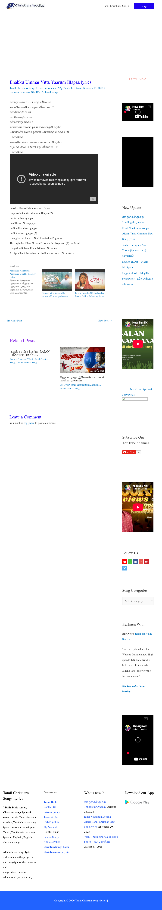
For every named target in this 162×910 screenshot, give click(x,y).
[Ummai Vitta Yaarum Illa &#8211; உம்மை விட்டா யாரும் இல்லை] (57, 280)
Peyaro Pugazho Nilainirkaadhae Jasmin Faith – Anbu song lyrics (89, 294)
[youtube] (125, 561)
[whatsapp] (130, 561)
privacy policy (52, 812)
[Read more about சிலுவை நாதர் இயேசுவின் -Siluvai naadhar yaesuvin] (82, 360)
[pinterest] (147, 561)
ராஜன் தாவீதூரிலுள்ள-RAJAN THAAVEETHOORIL (30, 353)
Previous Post (12, 320)
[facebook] (136, 561)
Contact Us (50, 807)
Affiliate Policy (52, 842)
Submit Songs (51, 837)
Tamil (30, 359)
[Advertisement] (81, 35)
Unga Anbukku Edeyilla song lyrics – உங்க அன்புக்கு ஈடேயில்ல (137, 278)
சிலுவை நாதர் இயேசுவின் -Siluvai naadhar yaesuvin (82, 378)
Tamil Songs (51, 92)
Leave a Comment (47, 88)
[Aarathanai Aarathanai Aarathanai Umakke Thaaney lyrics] (26, 281)
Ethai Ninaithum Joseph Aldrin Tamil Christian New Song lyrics (137, 233)
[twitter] (125, 568)
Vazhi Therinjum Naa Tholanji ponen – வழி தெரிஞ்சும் (134, 250)
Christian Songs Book (56, 847)
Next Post (105, 320)
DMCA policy (51, 822)
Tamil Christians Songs (116, 6)
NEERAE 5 (37, 92)
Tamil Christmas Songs (27, 362)
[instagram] (141, 561)
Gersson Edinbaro (20, 92)
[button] (144, 6)
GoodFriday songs (68, 384)
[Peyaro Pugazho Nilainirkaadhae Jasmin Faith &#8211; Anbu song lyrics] (90, 280)
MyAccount (50, 827)
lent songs (95, 384)
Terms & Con (51, 817)
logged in (29, 423)
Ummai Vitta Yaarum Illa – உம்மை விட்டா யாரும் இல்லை (55, 294)
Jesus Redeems (83, 384)
